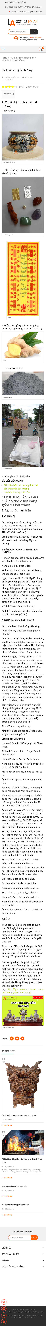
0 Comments (29, 77)
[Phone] (3, 1302)
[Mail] (3, 1315)
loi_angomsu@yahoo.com (34, 40)
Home (4, 58)
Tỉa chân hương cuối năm (17, 491)
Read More (8, 1125)
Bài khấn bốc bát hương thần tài (21, 485)
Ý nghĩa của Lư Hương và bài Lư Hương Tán (19, 1115)
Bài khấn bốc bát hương (16, 488)
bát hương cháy (25, 1170)
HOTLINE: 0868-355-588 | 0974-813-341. (26, 12)
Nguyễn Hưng (15, 77)
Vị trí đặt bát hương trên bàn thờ (15, 1205)
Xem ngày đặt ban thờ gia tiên (14, 1186)
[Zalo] (3, 1309)
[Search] (34, 31)
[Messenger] (3, 1322)
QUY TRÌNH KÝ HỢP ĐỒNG (15, 2)
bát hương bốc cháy (11, 1170)
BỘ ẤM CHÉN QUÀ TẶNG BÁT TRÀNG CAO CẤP (23, 7)
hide (11, 94)
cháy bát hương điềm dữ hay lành (28, 1172)
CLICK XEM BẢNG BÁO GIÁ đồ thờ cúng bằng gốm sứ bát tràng (20, 501)
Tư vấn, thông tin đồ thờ (22, 58)
